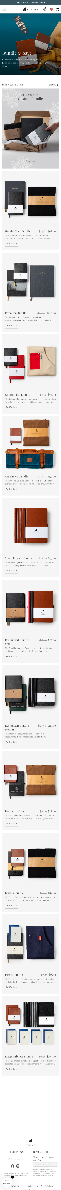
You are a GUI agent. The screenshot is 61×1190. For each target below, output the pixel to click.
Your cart (57, 9)
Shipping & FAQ (45, 1185)
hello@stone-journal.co (15, 1159)
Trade (28, 1185)
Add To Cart (11, 243)
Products (13, 1185)
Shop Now (30, 161)
